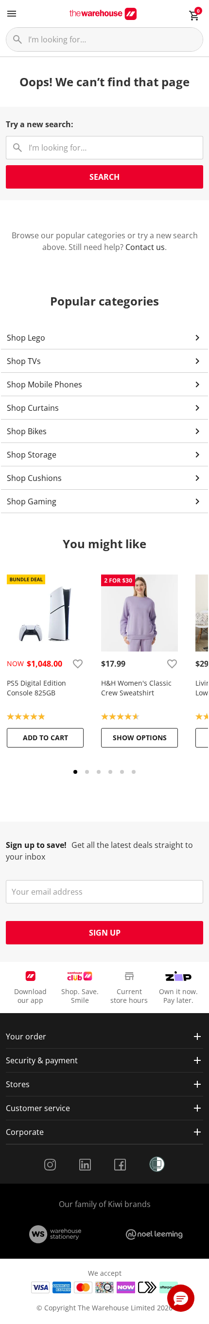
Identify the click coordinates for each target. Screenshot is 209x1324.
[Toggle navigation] (11, 13)
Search (104, 177)
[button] (180, 1298)
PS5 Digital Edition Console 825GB (36, 687)
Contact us (145, 247)
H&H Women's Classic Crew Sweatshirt (136, 687)
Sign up (105, 932)
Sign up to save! (36, 845)
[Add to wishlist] (78, 663)
